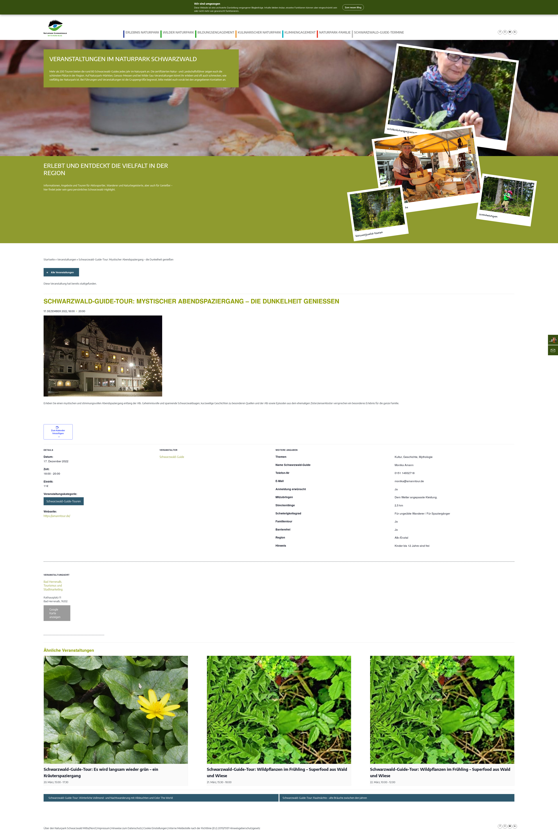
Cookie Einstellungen (155, 828)
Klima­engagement (300, 32)
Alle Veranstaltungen (62, 272)
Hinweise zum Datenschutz (126, 828)
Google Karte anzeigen (54, 613)
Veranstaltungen (66, 259)
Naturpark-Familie (335, 32)
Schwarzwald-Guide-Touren (63, 501)
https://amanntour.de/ (57, 516)
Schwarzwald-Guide (172, 456)
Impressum (103, 828)
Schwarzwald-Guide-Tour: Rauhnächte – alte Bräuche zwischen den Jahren (325, 797)
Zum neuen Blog (353, 7)
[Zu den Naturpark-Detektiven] (553, 340)
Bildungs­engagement (215, 32)
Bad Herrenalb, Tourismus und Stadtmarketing (53, 585)
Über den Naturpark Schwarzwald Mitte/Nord (70, 828)
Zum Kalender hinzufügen (58, 432)
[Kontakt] (553, 350)
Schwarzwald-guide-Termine (379, 32)
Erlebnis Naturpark (142, 32)
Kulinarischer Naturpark (259, 32)
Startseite (49, 259)
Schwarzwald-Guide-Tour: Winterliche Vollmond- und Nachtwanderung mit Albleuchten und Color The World (111, 797)
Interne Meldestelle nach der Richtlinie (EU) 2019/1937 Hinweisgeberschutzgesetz (214, 828)
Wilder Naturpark (178, 32)
